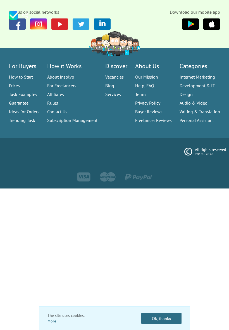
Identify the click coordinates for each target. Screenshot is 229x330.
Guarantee (18, 103)
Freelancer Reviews (153, 120)
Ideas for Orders (24, 111)
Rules (52, 103)
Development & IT (197, 85)
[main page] (13, 15)
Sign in (212, 15)
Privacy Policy (147, 103)
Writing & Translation (200, 111)
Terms (140, 94)
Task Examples (23, 94)
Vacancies (114, 77)
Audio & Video (193, 103)
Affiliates (55, 94)
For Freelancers (61, 85)
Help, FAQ (144, 85)
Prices (14, 85)
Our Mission (146, 77)
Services (113, 94)
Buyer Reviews (149, 111)
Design (186, 94)
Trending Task (22, 120)
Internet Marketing (197, 77)
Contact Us (57, 111)
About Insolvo (60, 77)
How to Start (21, 77)
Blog (109, 85)
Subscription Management (72, 120)
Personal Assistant (197, 120)
